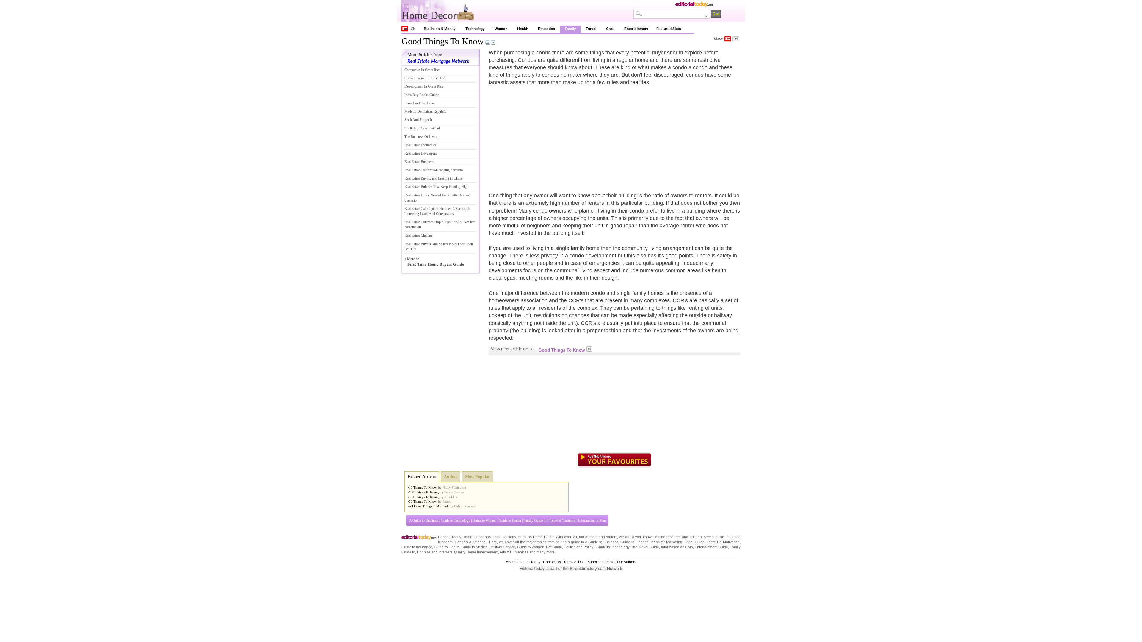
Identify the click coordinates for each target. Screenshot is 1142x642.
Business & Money (440, 29)
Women (501, 29)
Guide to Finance (634, 542)
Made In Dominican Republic (425, 111)
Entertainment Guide (711, 547)
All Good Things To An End (428, 506)
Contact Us (552, 562)
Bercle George (454, 492)
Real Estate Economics (420, 145)
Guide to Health (510, 520)
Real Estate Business (419, 162)
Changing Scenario (449, 170)
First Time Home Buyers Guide (435, 264)
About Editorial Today (523, 562)
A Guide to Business (423, 520)
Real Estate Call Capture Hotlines (427, 209)
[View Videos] (735, 38)
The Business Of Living (421, 137)
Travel (591, 29)
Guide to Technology (455, 520)
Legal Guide (694, 542)
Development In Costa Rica (423, 86)
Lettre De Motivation (723, 542)
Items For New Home (419, 103)
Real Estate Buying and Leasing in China (433, 178)
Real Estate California (419, 170)
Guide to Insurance (416, 547)
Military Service (502, 547)
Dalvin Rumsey (464, 506)
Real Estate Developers (420, 153)
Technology (475, 29)
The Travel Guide (645, 547)
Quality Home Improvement (476, 552)
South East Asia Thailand (422, 128)
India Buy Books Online (421, 95)
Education (546, 29)
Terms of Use (574, 562)
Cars (610, 29)
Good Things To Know (442, 41)
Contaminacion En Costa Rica (425, 78)
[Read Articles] (727, 38)
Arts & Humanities (514, 552)
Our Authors (626, 562)
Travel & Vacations (562, 520)
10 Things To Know (422, 487)
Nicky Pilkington (454, 487)
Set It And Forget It (418, 120)
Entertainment (636, 29)
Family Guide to (534, 520)
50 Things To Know (422, 501)
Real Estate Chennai (418, 235)
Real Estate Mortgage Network (438, 61)
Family (570, 29)
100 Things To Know (423, 492)
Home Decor (543, 537)
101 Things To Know (423, 497)
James (447, 501)
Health (522, 29)
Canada (461, 542)
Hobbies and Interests (434, 552)
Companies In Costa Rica (422, 70)
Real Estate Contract (418, 222)
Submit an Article (600, 562)
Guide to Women (484, 520)
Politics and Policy (579, 547)
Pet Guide (554, 547)
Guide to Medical (475, 547)
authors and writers (601, 537)
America (479, 542)
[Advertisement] (539, 135)
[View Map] (413, 28)
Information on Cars (592, 520)
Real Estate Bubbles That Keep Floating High (436, 187)
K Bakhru (451, 497)
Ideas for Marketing (666, 542)
